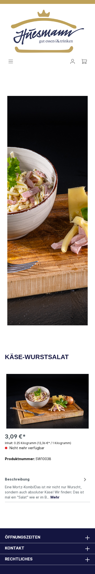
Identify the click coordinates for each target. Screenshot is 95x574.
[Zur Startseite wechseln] (47, 31)
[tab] (46, 487)
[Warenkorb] (84, 61)
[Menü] (11, 61)
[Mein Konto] (72, 61)
